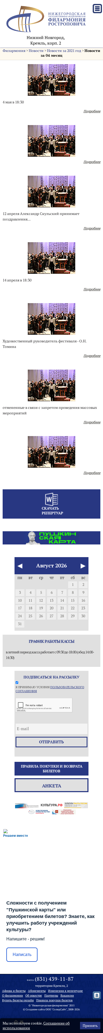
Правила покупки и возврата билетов (51, 768)
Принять (90, 1025)
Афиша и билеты (14, 991)
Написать (22, 954)
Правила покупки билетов (54, 1000)
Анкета (51, 785)
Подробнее (91, 111)
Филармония (14, 50)
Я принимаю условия (50, 689)
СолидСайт (59, 1009)
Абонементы (37, 991)
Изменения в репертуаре (65, 991)
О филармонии (12, 995)
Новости (36, 50)
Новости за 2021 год (64, 50)
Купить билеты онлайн (18, 1000)
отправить (51, 742)
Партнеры (51, 995)
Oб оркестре (33, 995)
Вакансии (67, 995)
